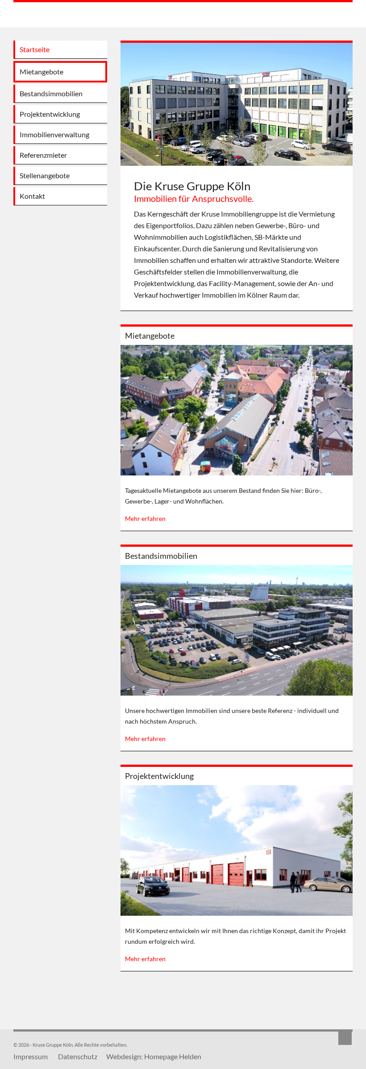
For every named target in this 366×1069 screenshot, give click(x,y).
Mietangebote (150, 335)
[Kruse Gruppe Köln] (59, 16)
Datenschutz (77, 1056)
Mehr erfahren (145, 518)
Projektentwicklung (159, 776)
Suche (345, 1038)
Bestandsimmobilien (161, 556)
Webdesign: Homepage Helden (153, 1056)
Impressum (30, 1056)
